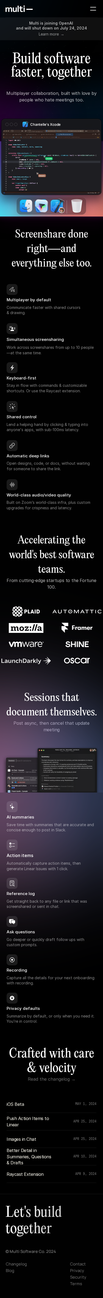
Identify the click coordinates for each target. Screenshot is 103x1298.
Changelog (16, 1264)
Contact (78, 1264)
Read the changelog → (52, 1079)
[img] (19, 8)
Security (78, 1277)
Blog (10, 1270)
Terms (76, 1284)
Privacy (77, 1270)
